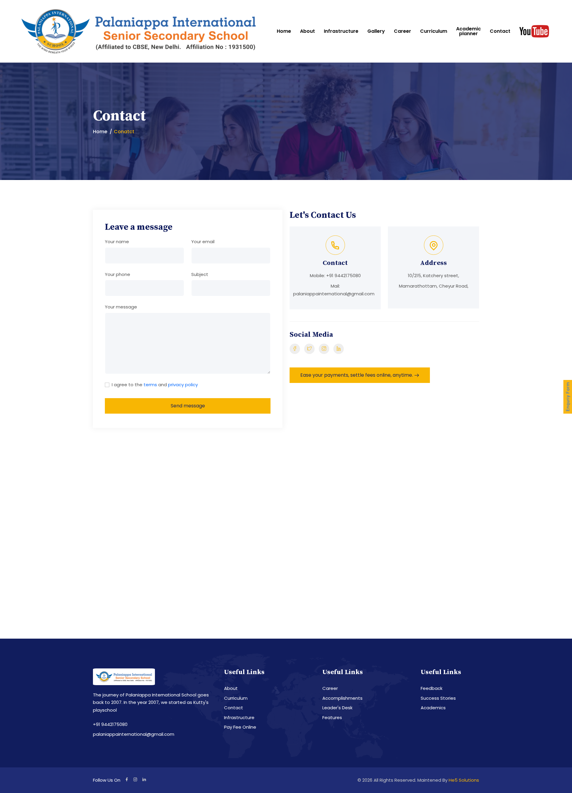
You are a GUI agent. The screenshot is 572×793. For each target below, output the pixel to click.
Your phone (117, 274)
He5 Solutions (464, 780)
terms (150, 384)
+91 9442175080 (343, 275)
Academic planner (468, 31)
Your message (121, 307)
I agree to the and (155, 384)
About (307, 31)
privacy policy (183, 384)
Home (284, 31)
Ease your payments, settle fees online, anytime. (356, 375)
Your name (117, 241)
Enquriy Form (568, 396)
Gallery (376, 31)
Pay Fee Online (240, 727)
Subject (199, 274)
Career (402, 31)
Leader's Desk (337, 707)
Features (332, 717)
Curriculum (433, 31)
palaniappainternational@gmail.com (333, 294)
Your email (202, 241)
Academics (433, 707)
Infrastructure (341, 31)
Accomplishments (342, 698)
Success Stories (438, 698)
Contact (500, 31)
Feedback (431, 688)
